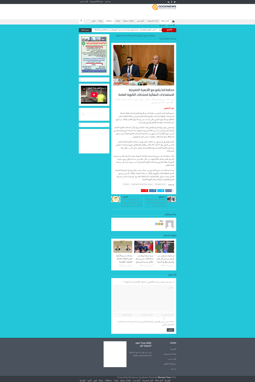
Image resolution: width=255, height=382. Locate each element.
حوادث (118, 21)
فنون (93, 21)
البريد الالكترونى (156, 102)
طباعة (168, 102)
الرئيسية (162, 25)
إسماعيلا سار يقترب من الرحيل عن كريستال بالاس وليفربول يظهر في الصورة (165, 258)
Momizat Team (164, 377)
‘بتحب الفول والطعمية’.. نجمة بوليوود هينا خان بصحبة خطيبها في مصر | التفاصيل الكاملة (139, 29)
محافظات (109, 21)
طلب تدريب (84, 1)
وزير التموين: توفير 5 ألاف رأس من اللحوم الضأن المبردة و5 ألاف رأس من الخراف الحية (131, 202)
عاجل (136, 99)
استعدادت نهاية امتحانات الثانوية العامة (142, 184)
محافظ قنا (126, 184)
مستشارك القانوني (170, 363)
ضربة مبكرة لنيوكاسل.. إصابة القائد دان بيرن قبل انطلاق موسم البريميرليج (144, 258)
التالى (125, 197)
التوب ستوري (144, 99)
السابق (161, 197)
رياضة (100, 21)
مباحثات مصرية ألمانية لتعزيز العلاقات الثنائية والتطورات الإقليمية (124, 258)
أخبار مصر (140, 21)
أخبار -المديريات (152, 21)
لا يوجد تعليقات (120, 99)
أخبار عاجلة (165, 21)
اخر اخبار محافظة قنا (160, 184)
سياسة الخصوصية (96, 1)
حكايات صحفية (128, 21)
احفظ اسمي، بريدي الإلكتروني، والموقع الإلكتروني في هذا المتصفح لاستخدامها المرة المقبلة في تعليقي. (146, 323)
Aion (168, 99)
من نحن (108, 1)
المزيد (170, 25)
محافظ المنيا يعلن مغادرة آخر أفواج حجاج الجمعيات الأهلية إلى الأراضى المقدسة (156, 202)
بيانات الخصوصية (170, 354)
